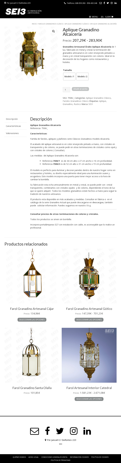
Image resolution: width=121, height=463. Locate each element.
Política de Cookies (99, 457)
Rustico (77, 104)
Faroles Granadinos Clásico (50, 24)
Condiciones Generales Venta (54, 457)
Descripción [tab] (12, 118)
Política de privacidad (60, 460)
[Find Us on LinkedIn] (116, 3)
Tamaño (67, 70)
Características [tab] (13, 125)
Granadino (68, 104)
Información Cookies (79, 457)
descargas (98, 202)
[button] (53, 31)
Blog (88, 205)
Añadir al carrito (80, 89)
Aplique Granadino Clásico (77, 24)
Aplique (102, 101)
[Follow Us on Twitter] (108, 3)
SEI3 (91, 104)
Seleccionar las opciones (32, 319)
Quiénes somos (19, 457)
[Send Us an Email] (100, 3)
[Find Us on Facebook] (104, 3)
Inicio (34, 24)
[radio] (69, 76)
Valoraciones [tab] (12, 133)
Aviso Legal (33, 457)
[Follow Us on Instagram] (112, 3)
